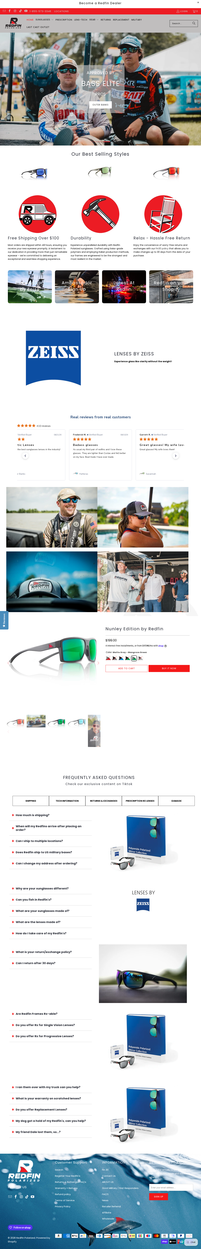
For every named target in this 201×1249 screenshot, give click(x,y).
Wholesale (108, 1218)
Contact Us (109, 1176)
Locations (61, 11)
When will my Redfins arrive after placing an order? (48, 828)
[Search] (194, 23)
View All (52, 526)
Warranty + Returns (66, 1188)
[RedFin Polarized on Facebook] (9, 11)
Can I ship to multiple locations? (39, 841)
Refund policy (63, 1194)
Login (184, 11)
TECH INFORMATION (67, 800)
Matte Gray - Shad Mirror (140, 658)
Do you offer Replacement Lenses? (41, 1109)
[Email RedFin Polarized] (4, 11)
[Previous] (6, 175)
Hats (51, 581)
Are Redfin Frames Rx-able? (36, 1014)
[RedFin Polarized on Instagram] (14, 11)
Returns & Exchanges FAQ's (70, 1182)
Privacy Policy (62, 1206)
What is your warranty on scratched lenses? (48, 1098)
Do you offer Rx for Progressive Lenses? (45, 1036)
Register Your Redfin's (67, 1176)
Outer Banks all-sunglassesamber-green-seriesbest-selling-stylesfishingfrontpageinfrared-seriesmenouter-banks (100, 175)
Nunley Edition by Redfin (134, 629)
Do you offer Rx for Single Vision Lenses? (45, 1025)
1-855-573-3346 (40, 11)
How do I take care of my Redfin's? (41, 933)
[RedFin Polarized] (13, 23)
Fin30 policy (162, 248)
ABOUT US (108, 1182)
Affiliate (106, 1212)
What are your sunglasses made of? (42, 911)
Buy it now (169, 668)
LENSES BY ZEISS (134, 353)
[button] (45, 20)
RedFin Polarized (25, 1237)
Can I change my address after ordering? (46, 863)
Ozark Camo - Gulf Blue (121, 658)
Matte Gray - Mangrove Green (134, 658)
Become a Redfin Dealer (100, 3)
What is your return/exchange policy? (44, 952)
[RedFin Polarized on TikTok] (20, 11)
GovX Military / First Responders (120, 1188)
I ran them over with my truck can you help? (48, 1087)
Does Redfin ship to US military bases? (44, 852)
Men (51, 517)
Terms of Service (65, 1200)
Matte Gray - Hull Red (108, 658)
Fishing (90, 102)
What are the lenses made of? (38, 922)
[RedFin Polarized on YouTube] (25, 11)
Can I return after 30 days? (35, 963)
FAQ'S (105, 1194)
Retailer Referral (111, 1206)
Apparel (142, 581)
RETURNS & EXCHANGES (103, 800)
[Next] (195, 175)
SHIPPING (30, 800)
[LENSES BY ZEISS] (53, 358)
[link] (33, 473)
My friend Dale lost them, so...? (38, 1132)
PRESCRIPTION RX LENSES (140, 800)
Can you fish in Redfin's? (34, 900)
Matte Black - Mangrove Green (127, 658)
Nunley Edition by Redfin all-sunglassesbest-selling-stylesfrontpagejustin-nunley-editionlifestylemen (166, 175)
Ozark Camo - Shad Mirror (114, 658)
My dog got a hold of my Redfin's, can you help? (51, 1121)
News (105, 1200)
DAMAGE (176, 800)
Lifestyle (110, 102)
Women (142, 517)
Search (59, 1169)
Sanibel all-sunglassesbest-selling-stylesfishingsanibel (34, 175)
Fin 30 (105, 1169)
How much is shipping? (32, 815)
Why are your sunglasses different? (42, 888)
